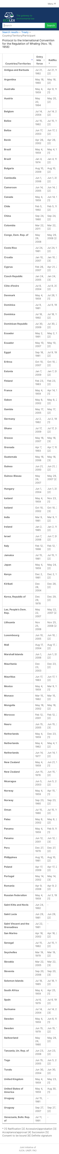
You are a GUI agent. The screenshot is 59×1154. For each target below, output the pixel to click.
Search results (10, 32)
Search (51, 25)
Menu (51, 3)
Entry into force (39, 60)
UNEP (28, 1150)
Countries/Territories (18, 63)
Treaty (25, 32)
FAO (35, 1150)
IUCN (21, 1150)
